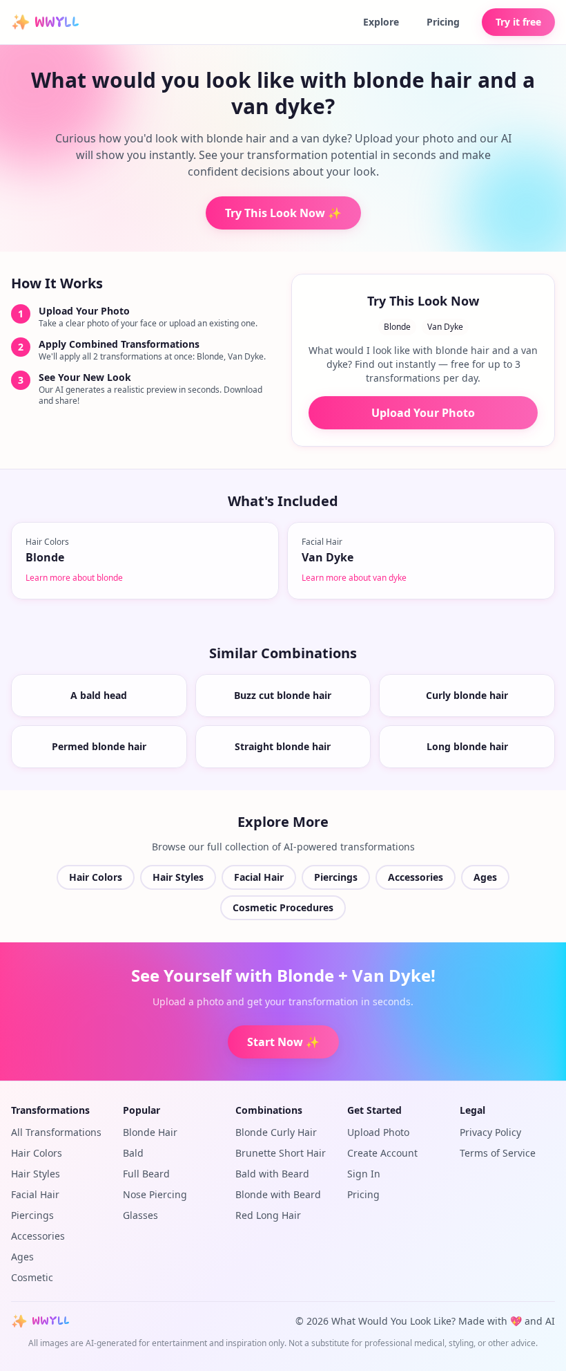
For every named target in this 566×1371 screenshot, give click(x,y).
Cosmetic (32, 1277)
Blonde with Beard (278, 1194)
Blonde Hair (150, 1132)
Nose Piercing (155, 1194)
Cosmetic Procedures (283, 907)
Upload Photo (378, 1132)
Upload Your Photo (423, 412)
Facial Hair (259, 877)
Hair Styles (178, 877)
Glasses (140, 1215)
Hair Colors (95, 877)
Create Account (382, 1152)
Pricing (443, 21)
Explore (381, 21)
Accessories (415, 877)
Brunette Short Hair (280, 1152)
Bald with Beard (272, 1173)
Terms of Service (498, 1152)
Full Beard (146, 1173)
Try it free (518, 21)
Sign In (363, 1173)
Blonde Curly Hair (276, 1132)
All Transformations (56, 1132)
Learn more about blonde (74, 578)
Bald (133, 1152)
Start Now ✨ (283, 1042)
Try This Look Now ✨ (283, 213)
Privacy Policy (490, 1132)
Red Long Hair (268, 1215)
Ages (485, 877)
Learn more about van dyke (354, 578)
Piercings (336, 877)
